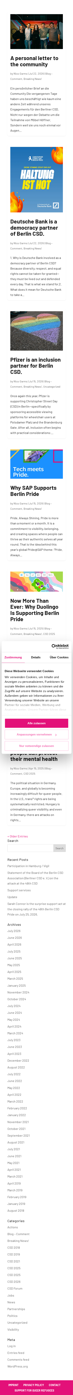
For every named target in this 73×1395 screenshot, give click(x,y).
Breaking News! (33, 78)
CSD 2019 (13, 1254)
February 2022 (17, 1108)
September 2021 (18, 1135)
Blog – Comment (18, 1234)
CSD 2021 (13, 1261)
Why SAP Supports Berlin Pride (33, 490)
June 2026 (14, 937)
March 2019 (14, 1190)
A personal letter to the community (34, 60)
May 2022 (13, 1088)
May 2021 (13, 1163)
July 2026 (13, 931)
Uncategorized (51, 386)
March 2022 (15, 1101)
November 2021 (18, 1122)
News (11, 1302)
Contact (55, 1385)
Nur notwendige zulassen (36, 746)
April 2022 (14, 1094)
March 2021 (15, 1176)
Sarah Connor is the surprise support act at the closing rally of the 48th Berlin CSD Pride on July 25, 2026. (36, 909)
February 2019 (16, 1197)
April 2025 (14, 971)
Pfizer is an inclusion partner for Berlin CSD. (35, 365)
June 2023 (14, 1046)
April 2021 (14, 1169)
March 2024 (15, 1033)
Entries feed (15, 1352)
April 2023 (14, 1053)
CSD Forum (14, 1288)
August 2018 (15, 1210)
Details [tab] (36, 657)
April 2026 (14, 944)
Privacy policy (33, 1385)
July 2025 (13, 951)
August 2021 (15, 1142)
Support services (19, 890)
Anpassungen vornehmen (34, 734)
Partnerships (16, 1309)
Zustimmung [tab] (13, 657)
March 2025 (15, 978)
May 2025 (13, 965)
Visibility (13, 1329)
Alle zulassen (36, 723)
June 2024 (14, 1012)
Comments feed (18, 1359)
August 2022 (16, 1067)
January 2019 (16, 1203)
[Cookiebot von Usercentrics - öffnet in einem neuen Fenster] (52, 646)
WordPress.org (17, 1366)
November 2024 (18, 992)
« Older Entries (17, 836)
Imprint (13, 1385)
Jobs (10, 1295)
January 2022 (16, 1115)
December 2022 (18, 1060)
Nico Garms (20, 73)
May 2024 (13, 1019)
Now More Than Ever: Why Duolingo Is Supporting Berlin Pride (34, 609)
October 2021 (16, 1128)
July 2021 (13, 1149)
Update (12, 897)
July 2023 (13, 1040)
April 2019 (14, 1183)
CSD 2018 (13, 1247)
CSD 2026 (13, 1281)
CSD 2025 (49, 633)
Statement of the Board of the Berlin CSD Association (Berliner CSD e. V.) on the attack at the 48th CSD (35, 878)
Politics (12, 1315)
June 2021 (14, 1156)
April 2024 (14, 1026)
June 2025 (14, 958)
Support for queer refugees (34, 1390)
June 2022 (14, 1081)
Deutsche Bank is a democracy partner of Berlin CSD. (34, 227)
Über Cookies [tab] (59, 657)
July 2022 (14, 1074)
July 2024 (14, 1006)
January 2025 (16, 985)
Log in (11, 1346)
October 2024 (16, 999)
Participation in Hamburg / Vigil (28, 866)
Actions (12, 1227)
